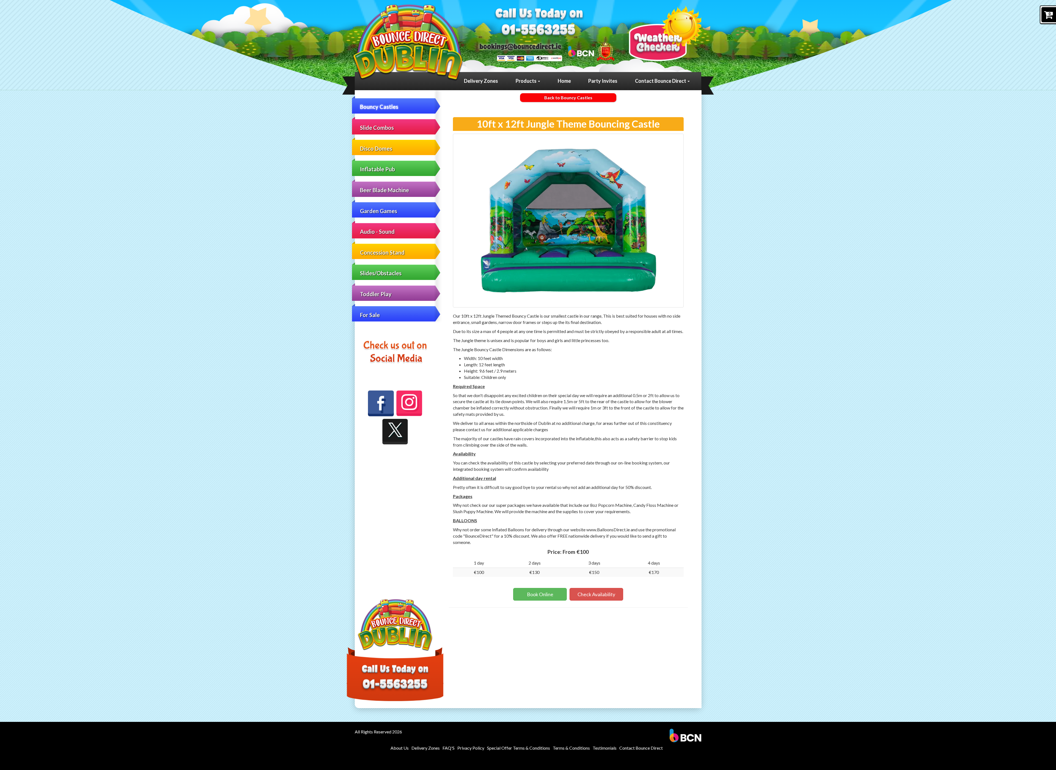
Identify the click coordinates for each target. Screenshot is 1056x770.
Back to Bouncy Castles (568, 97)
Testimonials (605, 747)
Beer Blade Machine (384, 190)
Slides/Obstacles (381, 273)
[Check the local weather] (665, 33)
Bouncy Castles (379, 106)
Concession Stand (382, 252)
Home (564, 81)
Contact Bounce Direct (661, 81)
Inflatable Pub (377, 169)
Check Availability (596, 594)
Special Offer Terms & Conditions (518, 747)
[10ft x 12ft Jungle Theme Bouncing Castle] (568, 220)
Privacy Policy (470, 747)
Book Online (540, 594)
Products (526, 81)
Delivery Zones (481, 81)
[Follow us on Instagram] (409, 403)
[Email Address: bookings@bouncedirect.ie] (520, 46)
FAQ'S (448, 747)
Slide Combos (377, 127)
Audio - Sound (377, 231)
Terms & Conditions (571, 747)
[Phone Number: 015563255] (538, 31)
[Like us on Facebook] (381, 403)
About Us (400, 747)
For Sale (370, 315)
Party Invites (602, 81)
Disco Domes (376, 148)
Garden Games (378, 211)
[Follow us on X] (395, 431)
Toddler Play (376, 294)
